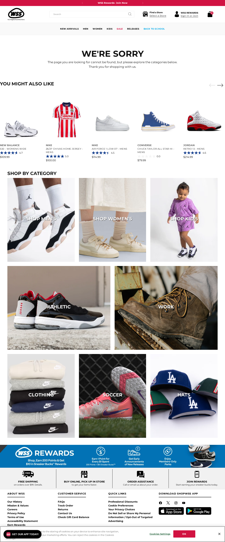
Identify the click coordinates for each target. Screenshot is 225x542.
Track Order (65, 505)
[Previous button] (82, 3)
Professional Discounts (122, 501)
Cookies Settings (160, 533)
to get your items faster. (84, 484)
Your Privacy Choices (121, 509)
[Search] (130, 14)
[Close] (219, 534)
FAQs (61, 501)
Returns (63, 509)
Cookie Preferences (120, 505)
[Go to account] (177, 14)
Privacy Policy (16, 513)
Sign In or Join (189, 15)
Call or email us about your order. (140, 484)
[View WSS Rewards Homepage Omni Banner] (112, 456)
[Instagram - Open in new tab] (176, 503)
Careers (12, 509)
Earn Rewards (16, 525)
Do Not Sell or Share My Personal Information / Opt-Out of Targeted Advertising (130, 517)
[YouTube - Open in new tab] (184, 503)
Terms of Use (15, 517)
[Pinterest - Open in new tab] (168, 503)
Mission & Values (17, 505)
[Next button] (143, 3)
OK (184, 533)
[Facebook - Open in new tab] (161, 503)
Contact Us (65, 513)
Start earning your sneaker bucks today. (197, 484)
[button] (154, 14)
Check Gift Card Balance (73, 517)
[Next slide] (221, 85)
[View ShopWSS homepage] (16, 14)
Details (38, 484)
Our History (14, 501)
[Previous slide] (211, 85)
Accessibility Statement (22, 521)
